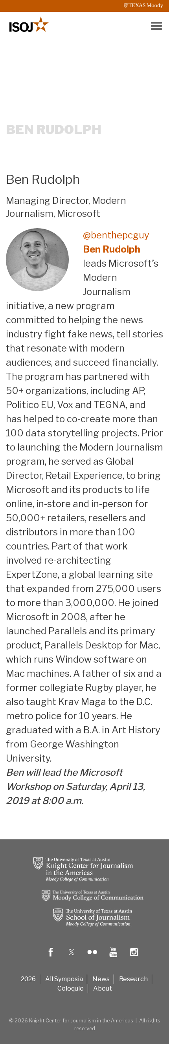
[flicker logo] (92, 958)
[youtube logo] (113, 958)
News (101, 979)
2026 (28, 979)
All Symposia (64, 979)
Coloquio (70, 988)
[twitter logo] (71, 958)
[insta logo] (134, 958)
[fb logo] (51, 958)
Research (133, 979)
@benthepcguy (116, 235)
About (102, 988)
